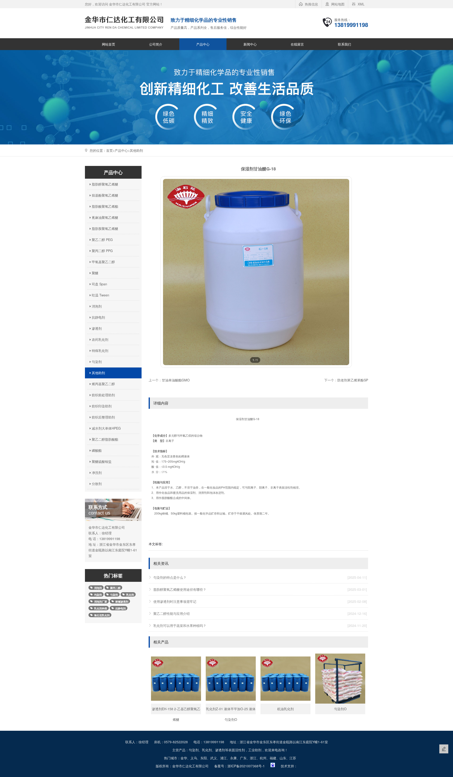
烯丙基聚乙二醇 (103, 383)
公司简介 (155, 44)
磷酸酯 (96, 450)
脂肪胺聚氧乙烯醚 (104, 228)
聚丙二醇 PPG (102, 250)
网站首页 (108, 44)
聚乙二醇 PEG (102, 239)
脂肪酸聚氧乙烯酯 (104, 206)
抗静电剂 (98, 317)
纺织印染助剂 (101, 406)
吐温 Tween (100, 295)
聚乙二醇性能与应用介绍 (260, 613)
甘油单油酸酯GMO (176, 380)
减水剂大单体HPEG (106, 428)
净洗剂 (96, 472)
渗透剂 (96, 328)
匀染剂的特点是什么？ (260, 577)
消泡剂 (96, 306)
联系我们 (344, 44)
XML (361, 4)
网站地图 (337, 4)
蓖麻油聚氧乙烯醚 (104, 217)
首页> (110, 150)
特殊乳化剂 (99, 350)
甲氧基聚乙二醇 (103, 261)
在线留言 (297, 44)
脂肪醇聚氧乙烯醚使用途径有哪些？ (260, 589)
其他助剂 (136, 150)
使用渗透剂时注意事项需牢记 (260, 601)
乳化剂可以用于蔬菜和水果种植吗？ (260, 625)
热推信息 (311, 4)
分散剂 (96, 483)
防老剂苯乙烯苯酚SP (352, 380)
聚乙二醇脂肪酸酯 (104, 439)
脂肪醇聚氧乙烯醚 (104, 184)
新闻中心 (250, 44)
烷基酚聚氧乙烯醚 (104, 195)
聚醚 (94, 272)
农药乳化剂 (99, 339)
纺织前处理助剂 (103, 395)
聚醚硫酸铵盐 (101, 461)
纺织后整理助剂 (103, 417)
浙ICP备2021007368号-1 (246, 766)
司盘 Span (99, 284)
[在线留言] (443, 748)
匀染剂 (96, 361)
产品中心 (203, 44)
